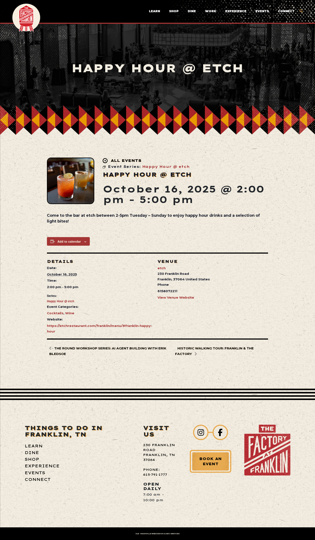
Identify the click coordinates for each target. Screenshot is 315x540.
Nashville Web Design (152, 534)
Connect (286, 11)
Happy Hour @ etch (60, 301)
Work (210, 11)
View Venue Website (176, 297)
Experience (235, 11)
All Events (126, 160)
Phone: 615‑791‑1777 (155, 472)
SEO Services (173, 534)
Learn (154, 11)
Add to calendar (69, 241)
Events (262, 11)
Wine (69, 313)
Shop (174, 11)
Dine (192, 11)
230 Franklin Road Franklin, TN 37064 (159, 452)
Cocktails (55, 313)
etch (162, 268)
